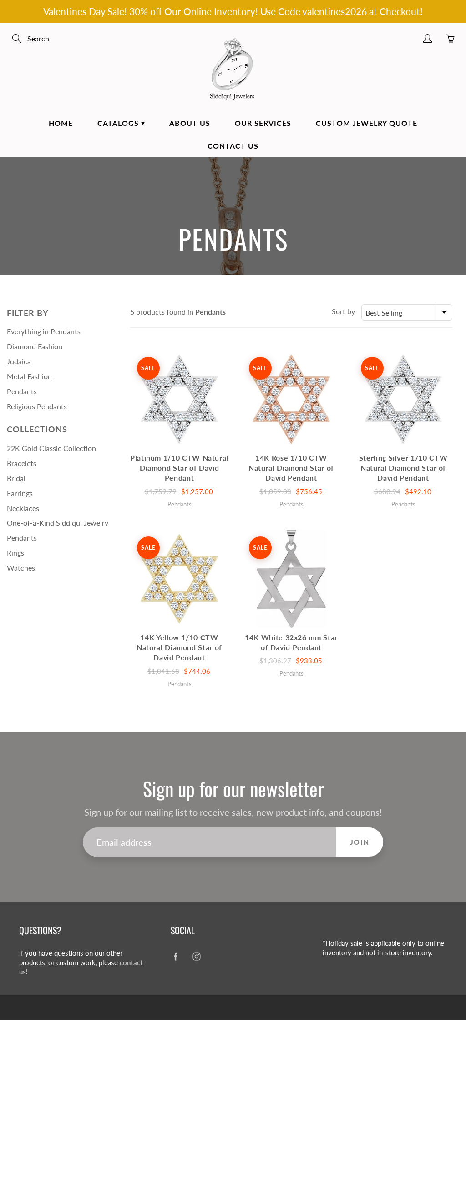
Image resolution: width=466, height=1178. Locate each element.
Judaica (19, 361)
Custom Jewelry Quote (366, 123)
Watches (21, 567)
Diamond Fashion (34, 346)
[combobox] (406, 312)
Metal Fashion (29, 376)
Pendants (22, 391)
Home (61, 123)
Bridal (16, 478)
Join (360, 841)
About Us (189, 123)
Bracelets (21, 463)
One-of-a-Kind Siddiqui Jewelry (57, 522)
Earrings (20, 493)
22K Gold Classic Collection (51, 448)
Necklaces (23, 508)
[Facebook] (175, 957)
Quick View (179, 399)
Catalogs (119, 123)
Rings (15, 552)
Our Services (263, 123)
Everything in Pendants (44, 331)
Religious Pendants (37, 406)
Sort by (343, 311)
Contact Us (233, 145)
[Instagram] (196, 957)
